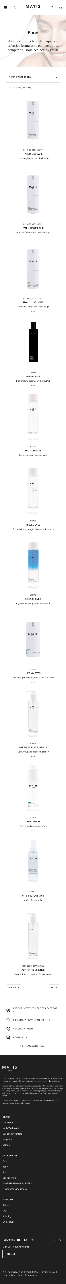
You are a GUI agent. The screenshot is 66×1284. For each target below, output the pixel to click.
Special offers (9, 1177)
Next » (54, 987)
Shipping (6, 1216)
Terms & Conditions (27, 1275)
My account (8, 1221)
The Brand (7, 1122)
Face (4, 1161)
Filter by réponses (20, 77)
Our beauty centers (12, 1133)
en (60, 1240)
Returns (6, 1205)
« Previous (14, 987)
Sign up (11, 1254)
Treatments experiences (14, 1189)
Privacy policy (48, 1272)
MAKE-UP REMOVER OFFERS (17, 1183)
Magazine (7, 1139)
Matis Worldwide (10, 1128)
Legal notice (8, 1275)
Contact (6, 1145)
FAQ (4, 1210)
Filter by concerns (20, 87)
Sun (4, 1172)
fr (54, 1240)
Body (5, 1166)
